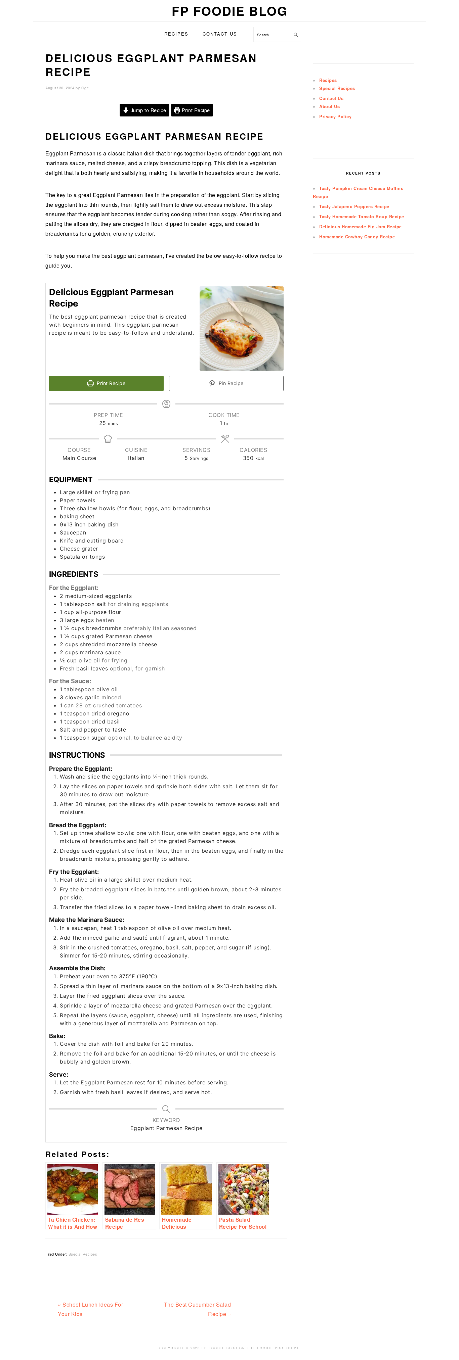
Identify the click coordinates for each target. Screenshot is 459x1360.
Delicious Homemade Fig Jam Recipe (360, 227)
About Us (329, 106)
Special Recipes (83, 1254)
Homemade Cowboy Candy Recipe (357, 237)
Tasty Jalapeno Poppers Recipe (354, 206)
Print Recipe (195, 109)
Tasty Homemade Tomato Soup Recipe (361, 217)
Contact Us (331, 98)
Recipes (328, 80)
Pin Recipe (230, 383)
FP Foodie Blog (230, 10)
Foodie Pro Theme (278, 1348)
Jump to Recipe (147, 109)
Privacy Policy (335, 116)
